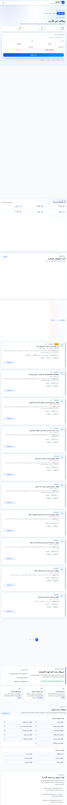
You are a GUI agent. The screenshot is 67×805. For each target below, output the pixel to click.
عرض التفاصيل (9, 362)
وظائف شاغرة (61, 13)
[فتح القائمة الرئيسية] (3, 2)
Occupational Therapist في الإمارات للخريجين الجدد (44, 374)
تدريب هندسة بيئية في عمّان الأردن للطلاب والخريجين (44, 430)
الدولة (63, 41)
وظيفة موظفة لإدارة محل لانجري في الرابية (47, 458)
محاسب (53, 60)
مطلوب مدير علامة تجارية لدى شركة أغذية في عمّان (44, 542)
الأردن (57, 10)
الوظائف (60, 10)
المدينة (32, 41)
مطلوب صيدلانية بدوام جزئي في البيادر (48, 597)
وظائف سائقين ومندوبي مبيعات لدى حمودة (47, 486)
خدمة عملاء (43, 60)
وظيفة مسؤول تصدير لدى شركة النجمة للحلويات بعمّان (43, 514)
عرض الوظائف (33, 54)
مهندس (48, 60)
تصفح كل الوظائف (5, 713)
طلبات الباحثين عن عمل (50, 13)
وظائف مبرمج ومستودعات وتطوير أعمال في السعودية (44, 402)
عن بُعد (63, 60)
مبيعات (58, 60)
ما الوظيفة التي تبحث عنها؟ (59, 34)
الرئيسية (64, 10)
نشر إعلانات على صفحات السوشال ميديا (48, 346)
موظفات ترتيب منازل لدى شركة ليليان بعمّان (46, 570)
